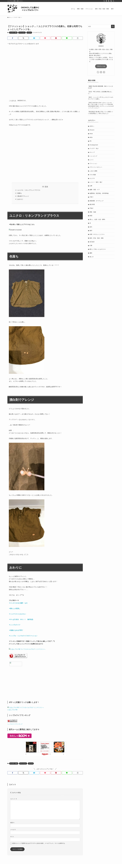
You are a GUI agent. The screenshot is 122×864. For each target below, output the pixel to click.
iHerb (91, 133)
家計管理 (92, 204)
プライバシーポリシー (96, 167)
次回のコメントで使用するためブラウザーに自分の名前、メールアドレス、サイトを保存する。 (39, 843)
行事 (91, 245)
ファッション (22, 32)
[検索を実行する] (113, 26)
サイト (12, 836)
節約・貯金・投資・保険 (96, 238)
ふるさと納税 (93, 171)
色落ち (19, 193)
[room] (109, 1)
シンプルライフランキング (14, 724)
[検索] (113, 1)
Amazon (92, 130)
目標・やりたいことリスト (97, 234)
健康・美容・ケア (95, 189)
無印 (91, 230)
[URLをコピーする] (78, 38)
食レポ (91, 256)
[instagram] (106, 1)
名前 (12, 822)
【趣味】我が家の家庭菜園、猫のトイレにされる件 (100, 87)
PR (90, 141)
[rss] (111, 1)
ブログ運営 (93, 174)
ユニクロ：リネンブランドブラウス (28, 190)
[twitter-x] (104, 1)
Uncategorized (94, 145)
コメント (13, 799)
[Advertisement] (45, 75)
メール (13, 829)
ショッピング (93, 156)
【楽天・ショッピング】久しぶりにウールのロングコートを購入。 (100, 98)
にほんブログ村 (12, 709)
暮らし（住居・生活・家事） (98, 219)
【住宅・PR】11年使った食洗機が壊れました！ (100, 92)
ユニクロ (29, 32)
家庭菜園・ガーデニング (96, 200)
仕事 (91, 186)
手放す (91, 208)
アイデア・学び (13, 32)
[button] (12, 38)
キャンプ (92, 152)
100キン (92, 126)
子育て (91, 197)
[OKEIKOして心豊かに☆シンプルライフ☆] (25, 8)
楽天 (91, 227)
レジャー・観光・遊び (96, 182)
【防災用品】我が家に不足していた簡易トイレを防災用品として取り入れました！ (100, 112)
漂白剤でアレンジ (23, 196)
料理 (91, 215)
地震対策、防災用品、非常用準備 (99, 193)
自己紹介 (92, 241)
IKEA (91, 137)
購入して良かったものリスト (98, 249)
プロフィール (101, 66)
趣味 (91, 253)
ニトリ (91, 159)
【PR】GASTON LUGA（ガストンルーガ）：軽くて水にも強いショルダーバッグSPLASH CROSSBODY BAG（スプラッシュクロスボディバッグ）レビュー (101, 105)
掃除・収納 (93, 212)
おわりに (20, 199)
